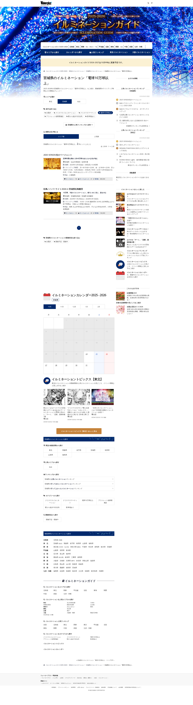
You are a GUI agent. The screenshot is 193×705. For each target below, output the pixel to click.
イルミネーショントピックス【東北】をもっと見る (79, 431)
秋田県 (107, 450)
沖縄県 (101, 571)
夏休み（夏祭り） (88, 678)
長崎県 (68, 571)
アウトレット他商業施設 (54, 116)
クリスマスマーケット (88, 113)
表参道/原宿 (47, 605)
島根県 (81, 564)
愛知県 (55, 557)
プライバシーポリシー (63, 687)
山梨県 (55, 550)
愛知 (44, 609)
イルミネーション (103, 678)
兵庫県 (68, 561)
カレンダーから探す (74, 52)
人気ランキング (97, 52)
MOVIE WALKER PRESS (79, 683)
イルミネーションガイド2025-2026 (55, 47)
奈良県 (78, 561)
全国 (45, 625)
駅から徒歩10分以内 (75, 116)
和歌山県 (85, 561)
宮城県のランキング (59, 479)
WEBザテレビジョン (66, 683)
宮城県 (93, 450)
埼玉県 (90, 547)
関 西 (45, 561)
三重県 (73, 557)
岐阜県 (67, 557)
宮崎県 (87, 571)
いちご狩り (55, 678)
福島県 (64, 455)
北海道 (72, 47)
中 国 (45, 564)
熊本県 (74, 571)
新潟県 (68, 550)
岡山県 (62, 564)
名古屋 (61, 557)
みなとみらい (71, 607)
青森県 (64, 450)
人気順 (96, 136)
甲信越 (101, 47)
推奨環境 (73, 687)
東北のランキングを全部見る (138, 165)
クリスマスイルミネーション (66, 113)
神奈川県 (73, 547)
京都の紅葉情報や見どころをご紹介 (128, 303)
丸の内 (66, 547)
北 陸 (45, 554)
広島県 (55, 564)
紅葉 (95, 678)
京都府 (62, 561)
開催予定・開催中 (62, 241)
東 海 (45, 557)
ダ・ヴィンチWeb (54, 683)
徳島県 (68, 567)
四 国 (45, 567)
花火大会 (79, 678)
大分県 (81, 571)
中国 (126, 47)
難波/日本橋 (94, 613)
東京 (87, 47)
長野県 (62, 550)
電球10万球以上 (87, 500)
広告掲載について (112, 687)
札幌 (60, 540)
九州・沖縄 (138, 47)
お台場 (92, 605)
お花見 (61, 678)
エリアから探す (53, 52)
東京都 (55, 547)
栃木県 (103, 547)
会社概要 (121, 687)
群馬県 (97, 547)
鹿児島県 (94, 571)
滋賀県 (92, 561)
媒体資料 (103, 687)
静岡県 (80, 557)
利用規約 (54, 687)
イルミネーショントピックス (53, 643)
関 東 (45, 547)
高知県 (74, 567)
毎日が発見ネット (91, 683)
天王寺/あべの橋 (48, 615)
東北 (77, 47)
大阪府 (55, 561)
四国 (131, 47)
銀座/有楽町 (70, 605)
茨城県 (109, 547)
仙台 (78, 101)
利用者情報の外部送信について (133, 687)
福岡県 (55, 571)
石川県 (55, 554)
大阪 (121, 47)
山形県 (50, 455)
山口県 (68, 564)
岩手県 (79, 450)
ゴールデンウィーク (70, 678)
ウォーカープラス (46, 678)
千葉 (96, 47)
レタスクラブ (45, 683)
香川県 (55, 567)
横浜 (79, 547)
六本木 (61, 547)
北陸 (107, 47)
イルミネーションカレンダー (53, 649)
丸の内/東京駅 (71, 603)
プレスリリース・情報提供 (92, 687)
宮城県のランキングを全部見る (137, 126)
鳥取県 (74, 564)
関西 (117, 47)
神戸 (73, 561)
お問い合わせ (80, 687)
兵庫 (44, 611)
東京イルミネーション (119, 52)
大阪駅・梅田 (71, 613)
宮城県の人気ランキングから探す (79, 125)
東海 (112, 47)
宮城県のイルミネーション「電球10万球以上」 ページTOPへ (95, 660)
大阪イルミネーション (141, 52)
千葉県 (84, 547)
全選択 (48, 113)
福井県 (68, 554)
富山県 (62, 554)
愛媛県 (62, 567)
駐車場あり (91, 116)
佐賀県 (62, 571)
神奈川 (91, 47)
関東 (82, 47)
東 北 (45, 543)
